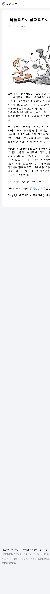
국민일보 (11, 4)
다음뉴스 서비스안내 (11, 549)
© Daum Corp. (9, 563)
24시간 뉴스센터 (30, 549)
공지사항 (44, 549)
